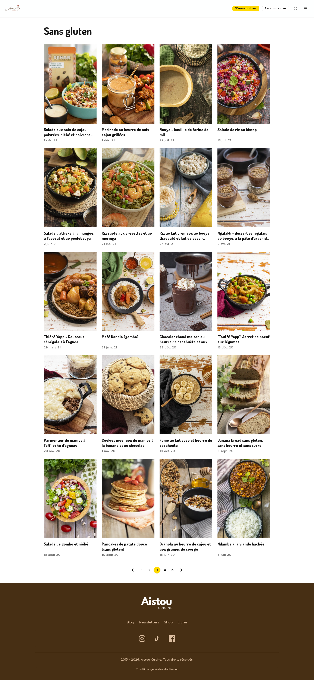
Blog (130, 622)
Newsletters (149, 622)
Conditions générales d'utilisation (157, 669)
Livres (183, 622)
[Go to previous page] (132, 570)
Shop (168, 622)
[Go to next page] (181, 570)
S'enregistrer (246, 8)
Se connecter (275, 8)
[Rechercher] (295, 8)
